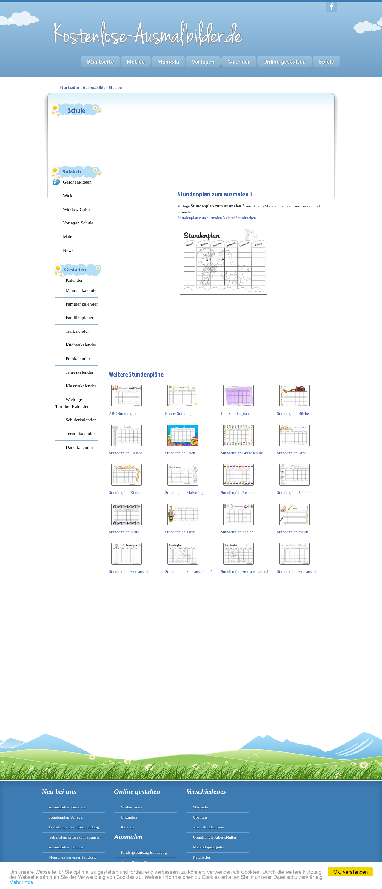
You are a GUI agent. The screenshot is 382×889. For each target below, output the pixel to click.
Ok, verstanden (350, 871)
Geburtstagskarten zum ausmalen (75, 837)
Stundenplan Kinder (125, 492)
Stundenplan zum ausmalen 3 (244, 571)
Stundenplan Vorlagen (66, 817)
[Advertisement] (153, 139)
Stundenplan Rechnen (239, 492)
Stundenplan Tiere (180, 532)
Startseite (100, 61)
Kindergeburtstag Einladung (144, 852)
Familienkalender (82, 303)
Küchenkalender (81, 344)
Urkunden (129, 817)
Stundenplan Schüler (294, 492)
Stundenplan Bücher (293, 413)
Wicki (68, 195)
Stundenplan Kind (291, 453)
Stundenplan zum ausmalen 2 (188, 571)
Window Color (76, 209)
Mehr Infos (21, 881)
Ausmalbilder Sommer (66, 847)
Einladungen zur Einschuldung (74, 827)
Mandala (168, 61)
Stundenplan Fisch (180, 453)
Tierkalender (77, 331)
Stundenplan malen (292, 532)
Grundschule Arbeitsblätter (214, 837)
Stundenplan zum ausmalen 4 (300, 571)
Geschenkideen (77, 181)
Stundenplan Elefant (125, 453)
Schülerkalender (81, 419)
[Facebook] (331, 7)
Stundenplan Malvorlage (185, 492)
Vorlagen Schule (78, 222)
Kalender (238, 61)
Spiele (326, 61)
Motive (136, 61)
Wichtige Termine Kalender (72, 403)
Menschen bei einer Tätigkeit (72, 857)
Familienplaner (79, 317)
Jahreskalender (79, 372)
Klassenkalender (81, 385)
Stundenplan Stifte (124, 532)
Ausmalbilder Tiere (208, 827)
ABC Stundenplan (123, 413)
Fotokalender (78, 358)
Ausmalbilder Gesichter (68, 807)
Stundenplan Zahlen (237, 532)
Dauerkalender (79, 447)
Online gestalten (284, 61)
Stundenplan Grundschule (242, 453)
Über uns (200, 817)
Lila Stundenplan (235, 413)
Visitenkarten (131, 807)
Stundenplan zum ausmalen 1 (132, 571)
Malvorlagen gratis (208, 847)
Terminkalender (80, 433)
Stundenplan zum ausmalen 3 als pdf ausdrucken (217, 217)
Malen (69, 236)
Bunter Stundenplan (181, 413)
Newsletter (201, 857)
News (68, 250)
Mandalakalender (82, 290)
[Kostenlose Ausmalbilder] (148, 48)
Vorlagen (203, 61)
